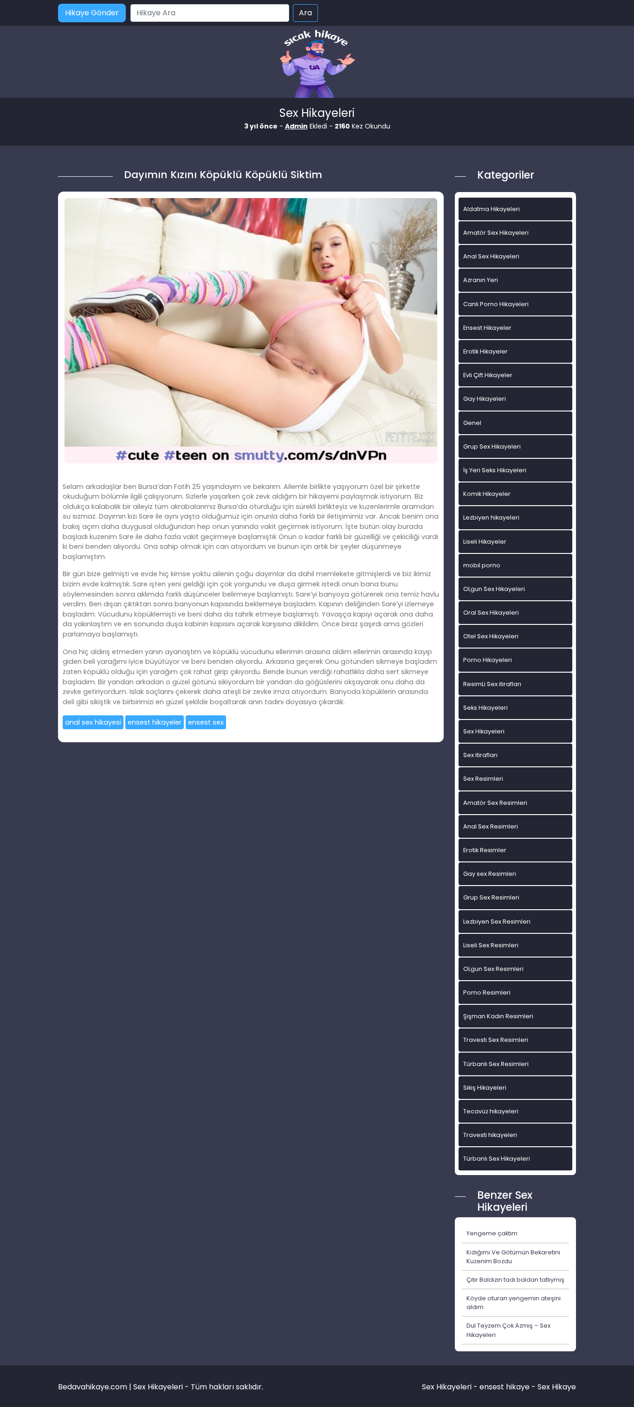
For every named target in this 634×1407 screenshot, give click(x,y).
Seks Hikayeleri (485, 708)
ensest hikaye (504, 1386)
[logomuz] (317, 64)
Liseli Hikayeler (484, 542)
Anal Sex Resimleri (490, 826)
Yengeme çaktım (492, 1233)
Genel (472, 423)
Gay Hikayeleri (484, 399)
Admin (296, 126)
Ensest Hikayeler (487, 328)
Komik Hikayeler (487, 494)
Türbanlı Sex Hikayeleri (496, 1159)
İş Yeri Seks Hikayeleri (494, 470)
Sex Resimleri (483, 779)
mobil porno (481, 565)
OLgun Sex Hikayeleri (494, 589)
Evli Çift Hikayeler (487, 375)
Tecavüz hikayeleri (490, 1111)
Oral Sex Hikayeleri (491, 613)
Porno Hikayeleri (487, 660)
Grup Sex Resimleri (491, 897)
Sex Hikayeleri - (450, 1386)
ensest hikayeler (154, 722)
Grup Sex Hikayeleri (492, 446)
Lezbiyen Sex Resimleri (496, 921)
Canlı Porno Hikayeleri (496, 304)
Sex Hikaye (556, 1386)
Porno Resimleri (487, 992)
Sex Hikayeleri (484, 731)
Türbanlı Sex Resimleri (496, 1064)
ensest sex (206, 722)
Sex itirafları (480, 755)
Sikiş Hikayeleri (484, 1088)
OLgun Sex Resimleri (493, 969)
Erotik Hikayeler (485, 351)
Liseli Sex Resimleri (490, 945)
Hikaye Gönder (92, 12)
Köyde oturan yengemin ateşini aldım (513, 1302)
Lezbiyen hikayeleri (491, 517)
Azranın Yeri (480, 280)
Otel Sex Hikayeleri (490, 636)
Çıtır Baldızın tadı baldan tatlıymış (515, 1280)
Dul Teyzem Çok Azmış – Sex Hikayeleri (508, 1330)
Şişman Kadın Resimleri (498, 1016)
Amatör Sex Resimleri (495, 803)
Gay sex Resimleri (489, 874)
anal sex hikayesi (93, 722)
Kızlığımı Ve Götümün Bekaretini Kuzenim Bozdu (513, 1256)
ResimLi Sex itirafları (492, 684)
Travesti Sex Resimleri (495, 1040)
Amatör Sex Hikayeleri (496, 233)
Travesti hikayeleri (490, 1135)
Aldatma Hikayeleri (491, 209)
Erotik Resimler (484, 850)
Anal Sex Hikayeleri (491, 256)
